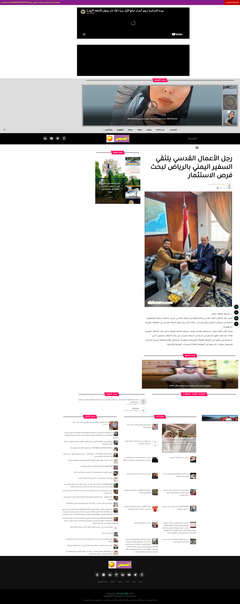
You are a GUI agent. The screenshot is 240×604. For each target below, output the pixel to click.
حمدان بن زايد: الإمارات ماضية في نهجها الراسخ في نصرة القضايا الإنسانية (90, 545)
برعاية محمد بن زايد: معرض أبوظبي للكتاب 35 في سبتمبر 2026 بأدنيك (91, 527)
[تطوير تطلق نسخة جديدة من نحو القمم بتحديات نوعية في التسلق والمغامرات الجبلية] (116, 540)
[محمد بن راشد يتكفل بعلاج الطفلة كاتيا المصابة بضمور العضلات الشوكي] (116, 461)
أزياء (127, 582)
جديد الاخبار (160, 130)
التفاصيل (110, 197)
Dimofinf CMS (122, 594)
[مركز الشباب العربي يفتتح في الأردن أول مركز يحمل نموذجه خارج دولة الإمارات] (116, 504)
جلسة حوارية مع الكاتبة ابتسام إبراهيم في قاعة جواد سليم (90, 422)
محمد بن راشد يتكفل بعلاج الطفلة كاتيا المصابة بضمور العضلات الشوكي (90, 460)
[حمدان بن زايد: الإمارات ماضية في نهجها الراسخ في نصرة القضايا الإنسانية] (116, 546)
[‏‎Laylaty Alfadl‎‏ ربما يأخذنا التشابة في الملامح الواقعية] (116, 467)
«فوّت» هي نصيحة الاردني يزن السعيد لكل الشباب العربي (95, 478)
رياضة (140, 130)
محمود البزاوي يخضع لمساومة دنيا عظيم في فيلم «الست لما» (93, 472)
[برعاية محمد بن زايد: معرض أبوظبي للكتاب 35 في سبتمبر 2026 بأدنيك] (116, 528)
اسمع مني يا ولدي (107, 533)
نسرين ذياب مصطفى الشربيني (179, 457)
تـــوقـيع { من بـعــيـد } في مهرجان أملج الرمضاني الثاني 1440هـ (190, 386)
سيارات (149, 130)
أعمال (113, 582)
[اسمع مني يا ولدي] (116, 534)
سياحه (130, 130)
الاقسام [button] (174, 130)
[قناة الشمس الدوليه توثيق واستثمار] (120, 564)
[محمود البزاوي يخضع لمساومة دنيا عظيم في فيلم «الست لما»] (116, 473)
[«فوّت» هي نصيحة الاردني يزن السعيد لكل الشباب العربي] (116, 479)
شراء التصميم (103, 582)
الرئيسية (192, 139)
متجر (140, 582)
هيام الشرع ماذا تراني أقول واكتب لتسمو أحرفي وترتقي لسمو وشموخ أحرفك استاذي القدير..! (176, 493)
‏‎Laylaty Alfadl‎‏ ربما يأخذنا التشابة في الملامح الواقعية (97, 466)
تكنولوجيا (120, 130)
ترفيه (134, 582)
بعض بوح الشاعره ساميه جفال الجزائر (139, 474)
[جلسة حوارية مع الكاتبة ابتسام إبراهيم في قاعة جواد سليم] (113, 426)
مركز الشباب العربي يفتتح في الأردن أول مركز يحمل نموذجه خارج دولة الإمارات (89, 503)
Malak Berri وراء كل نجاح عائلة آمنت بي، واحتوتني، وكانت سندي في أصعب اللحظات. (152, 119)
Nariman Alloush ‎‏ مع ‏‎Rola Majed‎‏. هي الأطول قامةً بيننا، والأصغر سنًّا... (91, 448)
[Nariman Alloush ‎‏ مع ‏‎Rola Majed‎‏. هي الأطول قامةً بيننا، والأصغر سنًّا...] (116, 449)
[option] (230, 101)
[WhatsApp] (143, 411)
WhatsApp (135, 408)
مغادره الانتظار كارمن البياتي (142, 523)
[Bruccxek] (220, 418)
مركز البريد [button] (108, 130)
